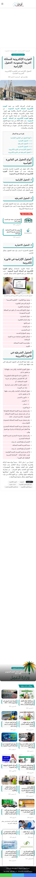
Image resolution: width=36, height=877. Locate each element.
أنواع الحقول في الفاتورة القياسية (21, 138)
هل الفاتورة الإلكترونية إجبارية (11, 486)
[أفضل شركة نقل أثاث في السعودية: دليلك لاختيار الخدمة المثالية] (9, 803)
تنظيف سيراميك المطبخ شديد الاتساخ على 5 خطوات (27, 812)
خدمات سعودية (12, 484)
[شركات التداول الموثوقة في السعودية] (9, 758)
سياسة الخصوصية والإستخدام (25, 871)
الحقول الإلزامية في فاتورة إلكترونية (20, 149)
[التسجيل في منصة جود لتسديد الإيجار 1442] (28, 220)
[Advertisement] (18, 28)
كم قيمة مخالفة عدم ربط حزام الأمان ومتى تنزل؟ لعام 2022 (27, 745)
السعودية (22, 481)
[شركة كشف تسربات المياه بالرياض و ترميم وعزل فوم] (9, 715)
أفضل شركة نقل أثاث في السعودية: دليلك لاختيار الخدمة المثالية (10, 812)
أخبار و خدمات (21, 50)
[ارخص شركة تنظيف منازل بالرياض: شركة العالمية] (9, 780)
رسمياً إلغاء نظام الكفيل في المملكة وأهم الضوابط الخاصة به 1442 (27, 702)
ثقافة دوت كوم (24, 77)
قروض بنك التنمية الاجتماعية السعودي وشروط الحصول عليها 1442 (13, 231)
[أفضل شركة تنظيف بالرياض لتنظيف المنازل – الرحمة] (27, 715)
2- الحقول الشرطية (25, 143)
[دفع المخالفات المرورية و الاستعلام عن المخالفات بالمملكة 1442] (27, 758)
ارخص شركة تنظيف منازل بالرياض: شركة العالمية (10, 788)
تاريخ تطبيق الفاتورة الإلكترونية (25, 484)
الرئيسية (28, 50)
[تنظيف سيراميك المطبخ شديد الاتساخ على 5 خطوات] (27, 803)
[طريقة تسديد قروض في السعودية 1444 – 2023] (9, 694)
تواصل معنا (6, 871)
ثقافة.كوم (11, 868)
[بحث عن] (34, 4)
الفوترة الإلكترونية (13, 481)
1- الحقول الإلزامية (25, 141)
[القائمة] (2, 4)
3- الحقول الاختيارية (25, 146)
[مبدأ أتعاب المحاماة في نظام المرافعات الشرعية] (9, 824)
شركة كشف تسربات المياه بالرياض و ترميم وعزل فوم (10, 724)
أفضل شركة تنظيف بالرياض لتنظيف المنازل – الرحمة (27, 724)
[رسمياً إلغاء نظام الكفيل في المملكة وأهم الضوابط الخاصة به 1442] (27, 694)
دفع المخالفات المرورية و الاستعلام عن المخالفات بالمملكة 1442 (27, 767)
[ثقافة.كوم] (18, 3)
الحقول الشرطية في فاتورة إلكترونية (20, 152)
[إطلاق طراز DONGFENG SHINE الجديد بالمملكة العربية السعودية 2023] (27, 780)
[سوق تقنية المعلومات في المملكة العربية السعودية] (9, 737)
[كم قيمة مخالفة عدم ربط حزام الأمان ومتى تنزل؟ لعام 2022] (27, 737)
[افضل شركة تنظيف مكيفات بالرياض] (27, 824)
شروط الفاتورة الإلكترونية (26, 486)
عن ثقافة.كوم (13, 871)
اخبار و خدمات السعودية (11, 50)
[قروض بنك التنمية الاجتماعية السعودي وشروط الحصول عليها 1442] (28, 231)
